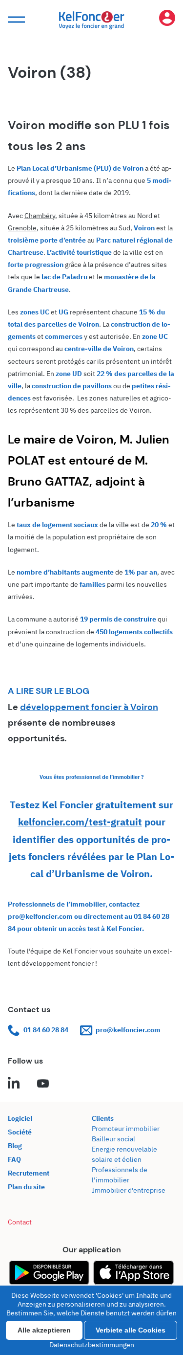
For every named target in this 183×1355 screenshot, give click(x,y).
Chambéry (39, 215)
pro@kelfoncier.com (128, 1029)
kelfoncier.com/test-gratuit (80, 822)
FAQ (14, 1159)
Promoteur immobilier (126, 1128)
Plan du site (26, 1186)
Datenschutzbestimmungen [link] (91, 1344)
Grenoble (22, 227)
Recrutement (28, 1173)
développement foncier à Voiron (89, 707)
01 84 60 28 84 (45, 1029)
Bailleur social (113, 1138)
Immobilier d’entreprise (128, 1190)
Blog (15, 1145)
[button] (15, 20)
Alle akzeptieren (44, 1330)
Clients (103, 1118)
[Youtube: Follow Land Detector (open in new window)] (43, 1084)
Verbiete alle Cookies (130, 1330)
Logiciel (20, 1118)
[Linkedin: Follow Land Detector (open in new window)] (14, 1084)
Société (20, 1132)
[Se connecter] (167, 19)
